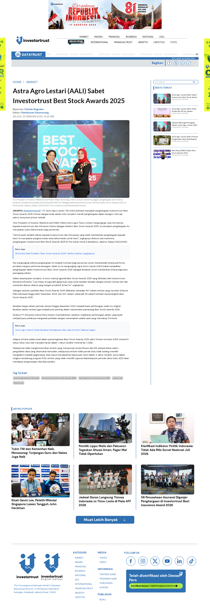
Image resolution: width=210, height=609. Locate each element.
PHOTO (103, 557)
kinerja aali (18, 383)
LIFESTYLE (80, 597)
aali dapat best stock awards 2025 (94, 378)
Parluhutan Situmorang (35, 112)
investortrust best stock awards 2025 (59, 378)
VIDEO (103, 562)
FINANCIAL (80, 566)
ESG (77, 579)
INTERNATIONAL (83, 583)
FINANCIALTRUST (84, 588)
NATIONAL (80, 575)
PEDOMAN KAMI (108, 578)
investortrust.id (32, 210)
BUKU (103, 599)
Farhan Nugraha (34, 109)
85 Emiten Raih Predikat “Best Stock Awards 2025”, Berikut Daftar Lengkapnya (54, 253)
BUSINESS (80, 570)
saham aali (117, 378)
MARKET (79, 557)
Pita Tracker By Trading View (183, 58)
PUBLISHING (106, 583)
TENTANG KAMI (108, 574)
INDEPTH (79, 592)
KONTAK (104, 587)
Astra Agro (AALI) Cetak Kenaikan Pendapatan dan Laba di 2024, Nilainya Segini (55, 330)
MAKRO (79, 562)
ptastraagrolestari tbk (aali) (26, 378)
